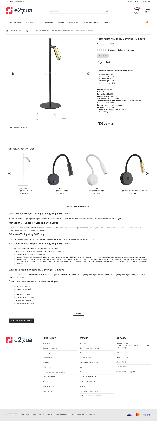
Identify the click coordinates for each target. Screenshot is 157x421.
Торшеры (83, 372)
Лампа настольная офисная (62, 31)
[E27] (19, 10)
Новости (46, 381)
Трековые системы (87, 358)
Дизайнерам (47, 353)
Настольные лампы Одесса (23, 303)
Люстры (83, 343)
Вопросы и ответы (50, 358)
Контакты (46, 343)
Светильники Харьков (21, 295)
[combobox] (78, 11)
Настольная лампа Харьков (23, 297)
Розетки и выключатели (89, 391)
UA (128, 1)
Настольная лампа (42, 31)
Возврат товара (49, 377)
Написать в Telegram (127, 372)
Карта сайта (47, 391)
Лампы (82, 386)
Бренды (46, 362)
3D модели (47, 367)
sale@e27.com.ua (123, 367)
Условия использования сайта (54, 372)
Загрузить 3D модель (20, 127)
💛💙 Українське (49, 386)
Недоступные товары (21, 286)
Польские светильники (22, 300)
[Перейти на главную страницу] (7, 31)
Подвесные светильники (89, 353)
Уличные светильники (88, 381)
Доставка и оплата (50, 348)
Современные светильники (23, 292)
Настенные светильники (89, 362)
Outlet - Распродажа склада (90, 396)
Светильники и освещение (21, 31)
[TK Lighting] (106, 132)
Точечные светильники (88, 377)
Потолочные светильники (89, 348)
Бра (81, 367)
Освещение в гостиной (22, 289)
